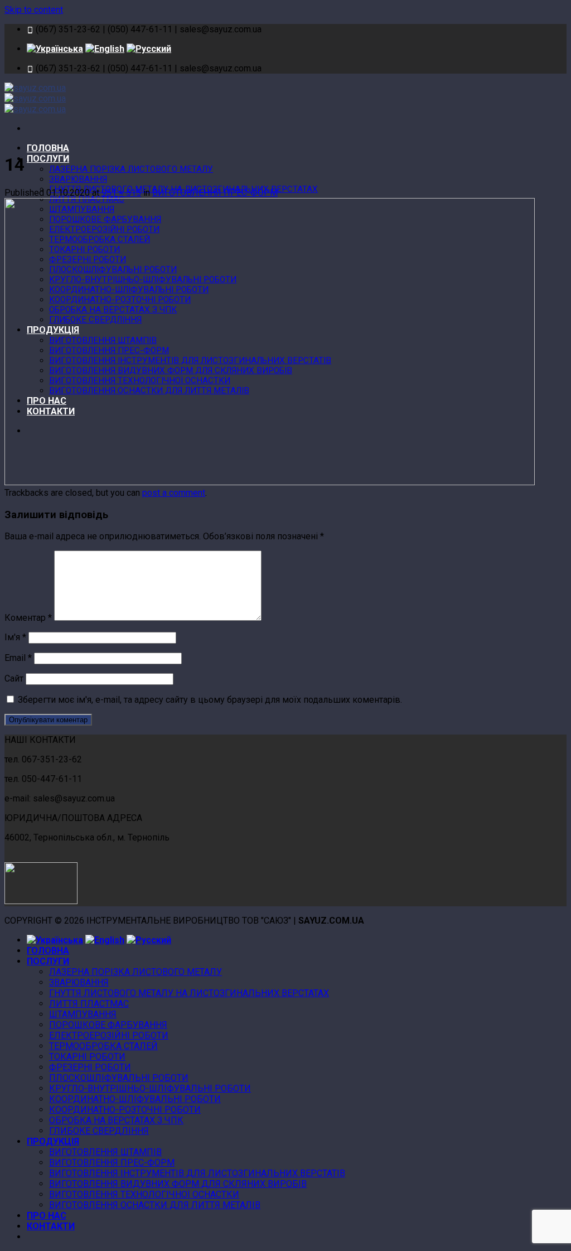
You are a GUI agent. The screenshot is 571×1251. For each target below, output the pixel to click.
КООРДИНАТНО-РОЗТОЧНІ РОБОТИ (125, 1109)
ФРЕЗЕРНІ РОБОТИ (90, 1067)
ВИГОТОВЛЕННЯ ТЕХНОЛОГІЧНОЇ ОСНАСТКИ (144, 1194)
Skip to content (33, 9)
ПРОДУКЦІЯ (53, 1141)
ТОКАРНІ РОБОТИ (87, 1056)
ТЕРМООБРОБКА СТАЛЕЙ (103, 1046)
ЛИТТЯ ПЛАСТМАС (89, 1003)
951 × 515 (121, 192)
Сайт (13, 678)
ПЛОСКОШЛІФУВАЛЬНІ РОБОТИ (118, 1078)
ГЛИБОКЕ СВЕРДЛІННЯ (99, 1131)
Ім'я (15, 637)
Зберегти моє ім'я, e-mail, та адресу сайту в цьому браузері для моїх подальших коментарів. (210, 699)
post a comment (173, 492)
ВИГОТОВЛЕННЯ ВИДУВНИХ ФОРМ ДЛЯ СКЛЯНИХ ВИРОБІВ (178, 1183)
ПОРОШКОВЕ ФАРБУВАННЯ (108, 1025)
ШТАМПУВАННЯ (83, 1014)
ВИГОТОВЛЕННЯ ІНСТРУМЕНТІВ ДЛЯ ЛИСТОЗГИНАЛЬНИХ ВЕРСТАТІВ (197, 1173)
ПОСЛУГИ (48, 158)
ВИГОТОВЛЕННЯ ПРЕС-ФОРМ (215, 192)
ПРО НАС (46, 1215)
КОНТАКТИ (51, 1226)
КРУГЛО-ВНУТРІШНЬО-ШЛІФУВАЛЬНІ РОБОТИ (150, 1088)
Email (18, 658)
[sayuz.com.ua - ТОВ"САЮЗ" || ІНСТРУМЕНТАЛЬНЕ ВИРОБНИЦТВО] (35, 98)
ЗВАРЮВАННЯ (78, 179)
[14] (269, 482)
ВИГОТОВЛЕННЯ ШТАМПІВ (105, 1152)
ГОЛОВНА (48, 148)
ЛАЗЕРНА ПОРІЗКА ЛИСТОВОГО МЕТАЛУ (131, 169)
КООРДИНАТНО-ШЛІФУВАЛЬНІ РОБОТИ (135, 1099)
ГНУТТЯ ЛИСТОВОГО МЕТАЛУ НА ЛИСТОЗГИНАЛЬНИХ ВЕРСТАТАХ (189, 993)
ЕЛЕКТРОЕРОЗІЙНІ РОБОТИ (108, 1035)
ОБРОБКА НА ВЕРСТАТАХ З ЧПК (116, 1120)
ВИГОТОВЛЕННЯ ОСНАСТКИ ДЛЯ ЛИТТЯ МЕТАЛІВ (154, 1205)
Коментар (28, 617)
